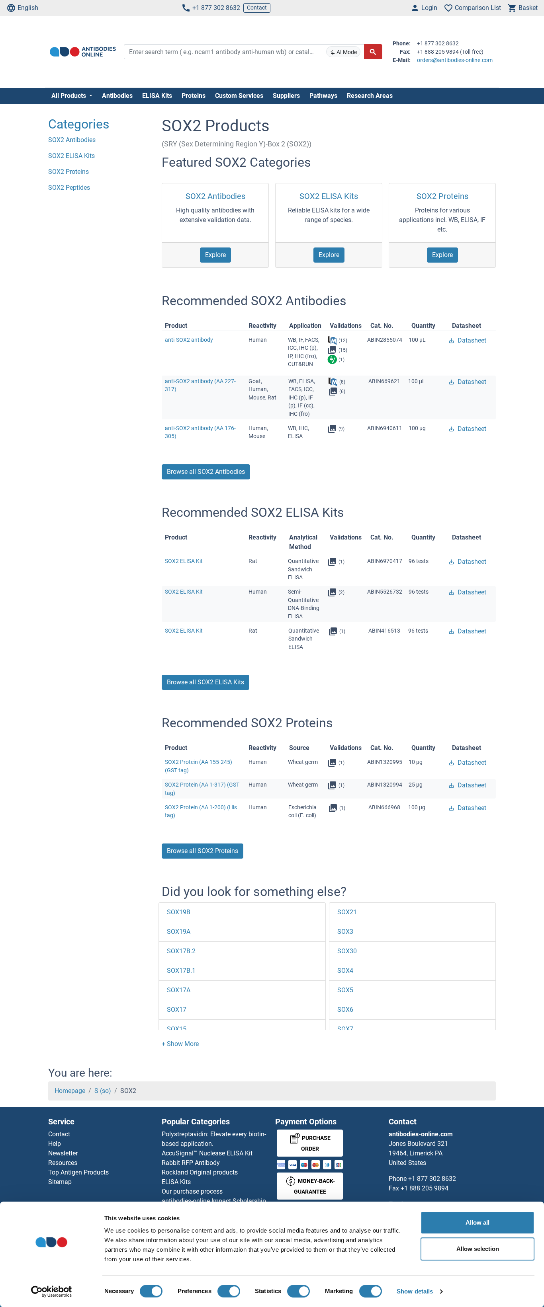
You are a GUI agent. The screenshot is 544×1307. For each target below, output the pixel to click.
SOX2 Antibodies (215, 196)
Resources (62, 1163)
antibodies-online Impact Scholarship (214, 1201)
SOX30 (347, 951)
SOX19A (178, 931)
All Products (69, 95)
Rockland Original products (200, 1172)
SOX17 (176, 1009)
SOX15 (176, 1029)
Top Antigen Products (78, 1172)
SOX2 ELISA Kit (184, 561)
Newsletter (63, 1153)
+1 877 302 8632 (216, 8)
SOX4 (345, 970)
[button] (180, 1044)
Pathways (323, 95)
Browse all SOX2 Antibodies (206, 471)
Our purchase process (192, 1191)
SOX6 (345, 1009)
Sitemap (60, 1182)
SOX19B (178, 912)
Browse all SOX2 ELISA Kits (205, 682)
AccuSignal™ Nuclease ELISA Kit (207, 1153)
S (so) (102, 1091)
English (28, 8)
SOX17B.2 (181, 951)
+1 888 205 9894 (424, 1188)
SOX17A (178, 990)
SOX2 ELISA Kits (328, 196)
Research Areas (370, 95)
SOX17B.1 (181, 970)
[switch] (228, 1291)
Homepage (70, 1091)
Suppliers (286, 95)
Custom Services (239, 95)
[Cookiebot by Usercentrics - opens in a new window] (51, 1291)
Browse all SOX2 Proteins (202, 851)
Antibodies (117, 95)
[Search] (373, 51)
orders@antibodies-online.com (455, 60)
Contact (257, 7)
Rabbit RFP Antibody (191, 1163)
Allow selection (477, 1248)
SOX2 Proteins (442, 196)
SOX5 (345, 990)
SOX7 (345, 1029)
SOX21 (347, 912)
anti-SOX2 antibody (189, 340)
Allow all (477, 1222)
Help (54, 1143)
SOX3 (345, 931)
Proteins (193, 95)
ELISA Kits (157, 95)
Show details (415, 1291)
